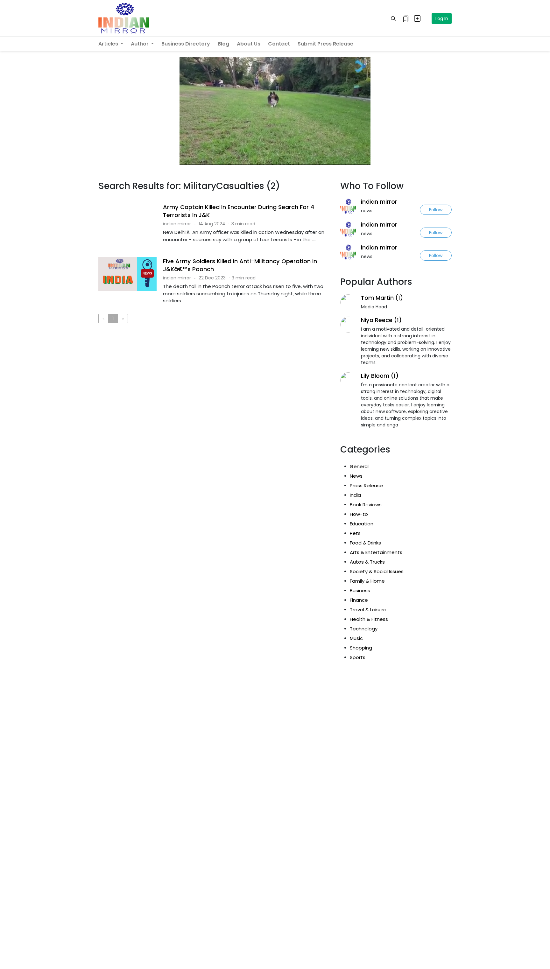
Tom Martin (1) (382, 298)
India (355, 495)
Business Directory (185, 43)
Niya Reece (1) (381, 320)
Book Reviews (366, 504)
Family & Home (367, 581)
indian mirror (379, 202)
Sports (357, 657)
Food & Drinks (365, 542)
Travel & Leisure (368, 609)
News (356, 476)
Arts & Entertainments (376, 552)
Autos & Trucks (367, 561)
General (359, 466)
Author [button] (140, 43)
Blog (223, 43)
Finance (359, 600)
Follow (435, 210)
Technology (363, 628)
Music (356, 638)
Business (360, 590)
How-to (359, 514)
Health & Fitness (369, 619)
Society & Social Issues (377, 571)
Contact (279, 43)
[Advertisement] (214, 354)
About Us (248, 43)
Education (361, 523)
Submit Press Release (325, 43)
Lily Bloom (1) (379, 376)
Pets (355, 533)
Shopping (361, 647)
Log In (441, 18)
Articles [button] (108, 43)
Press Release (366, 485)
